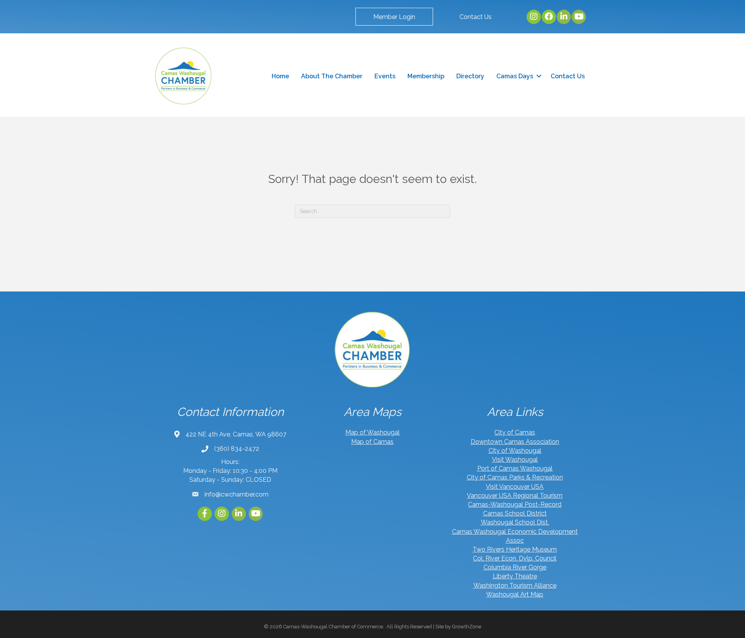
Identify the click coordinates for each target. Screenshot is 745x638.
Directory (470, 76)
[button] (394, 17)
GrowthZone (466, 626)
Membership (425, 76)
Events (384, 76)
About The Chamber (331, 76)
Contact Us (568, 76)
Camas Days (514, 76)
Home (280, 76)
